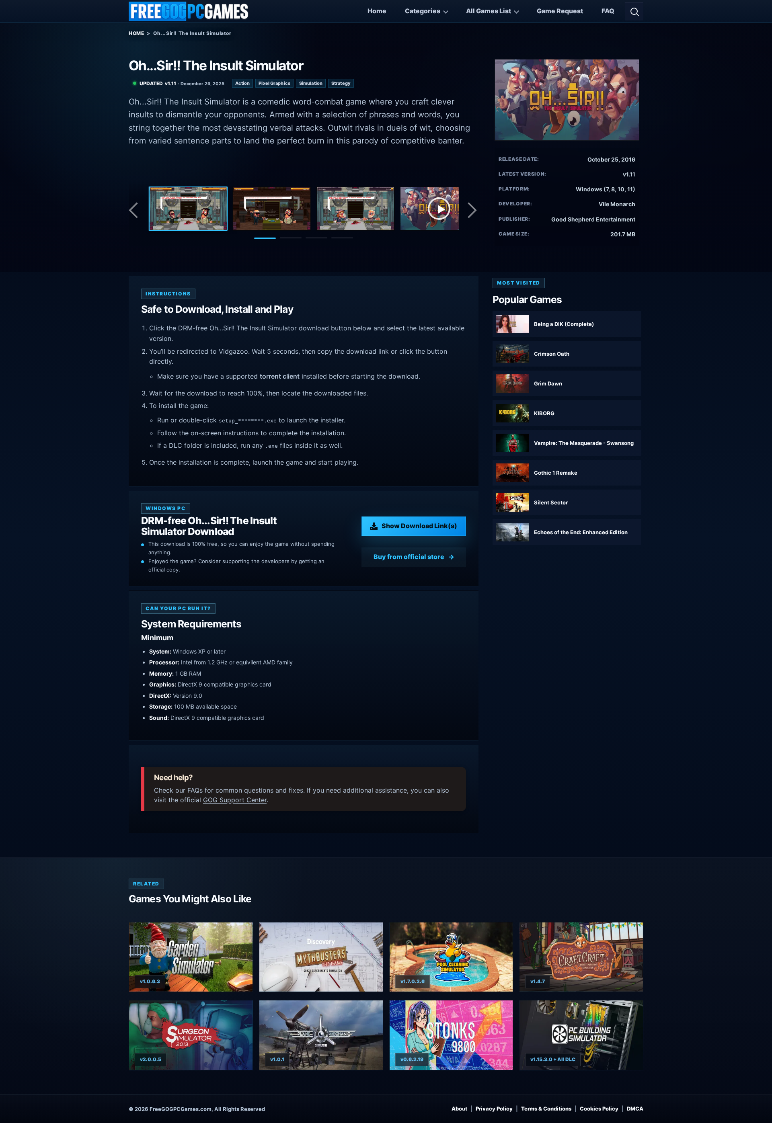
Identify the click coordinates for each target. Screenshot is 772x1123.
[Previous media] (135, 210)
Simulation (310, 83)
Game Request (560, 11)
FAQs (195, 790)
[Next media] (471, 210)
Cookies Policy (599, 1108)
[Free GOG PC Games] (189, 11)
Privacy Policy (494, 1108)
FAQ (608, 11)
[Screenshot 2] (271, 208)
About (459, 1108)
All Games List (488, 11)
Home (377, 11)
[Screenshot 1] (188, 208)
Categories (422, 11)
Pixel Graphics (274, 83)
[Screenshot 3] (355, 208)
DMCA (635, 1108)
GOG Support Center (235, 800)
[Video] (439, 208)
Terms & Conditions (546, 1108)
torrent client (280, 376)
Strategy (341, 83)
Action (242, 83)
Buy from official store (409, 557)
